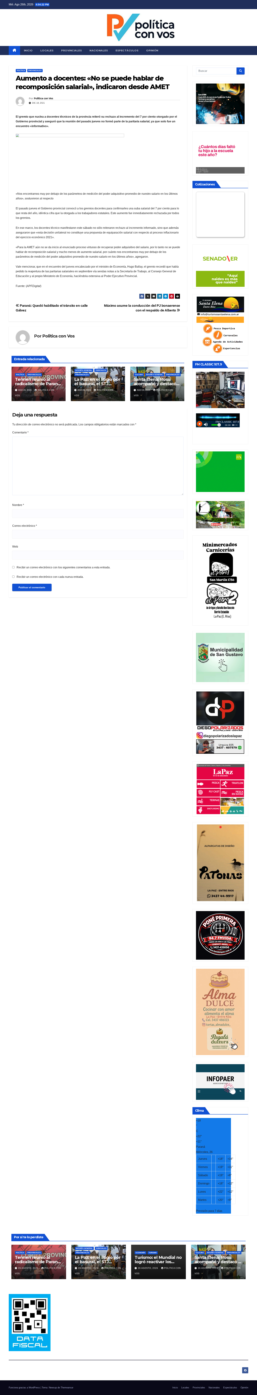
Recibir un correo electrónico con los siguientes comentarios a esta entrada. (63, 567)
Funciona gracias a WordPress (25, 1387)
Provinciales (71, 50)
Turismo (153, 1253)
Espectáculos (127, 50)
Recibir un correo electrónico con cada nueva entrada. (50, 576)
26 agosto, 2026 (28, 1268)
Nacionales (99, 50)
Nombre (18, 505)
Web (15, 546)
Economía (140, 1253)
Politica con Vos (43, 98)
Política (21, 70)
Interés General (83, 370)
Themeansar (67, 1387)
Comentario (20, 432)
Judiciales (100, 370)
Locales (47, 50)
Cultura (139, 375)
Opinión (152, 50)
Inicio (28, 50)
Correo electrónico (24, 525)
